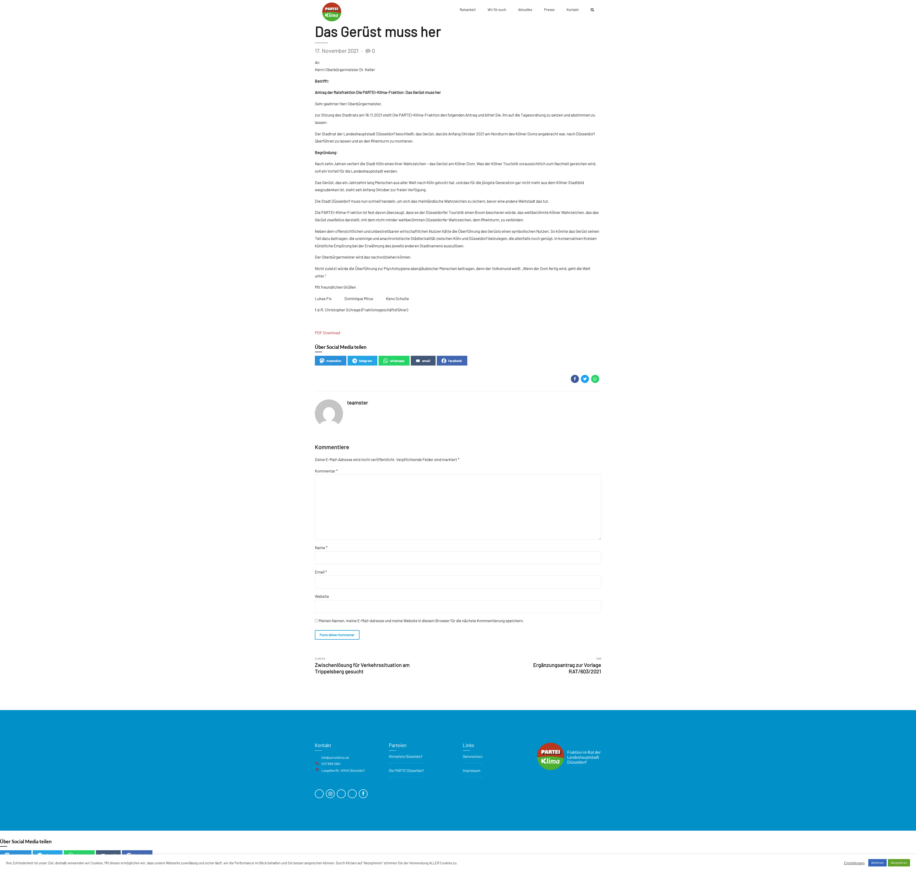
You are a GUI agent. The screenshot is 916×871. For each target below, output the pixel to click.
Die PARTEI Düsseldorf (406, 770)
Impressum (471, 770)
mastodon (333, 361)
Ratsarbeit (468, 9)
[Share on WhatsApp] (595, 379)
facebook (455, 361)
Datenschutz (473, 756)
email (426, 361)
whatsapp (397, 361)
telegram (365, 361)
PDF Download (327, 332)
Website (322, 596)
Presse (549, 9)
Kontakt (573, 9)
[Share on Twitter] (585, 379)
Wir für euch (497, 9)
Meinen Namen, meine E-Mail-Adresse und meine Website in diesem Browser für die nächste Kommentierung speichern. (421, 620)
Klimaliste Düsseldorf (405, 756)
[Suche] (592, 9)
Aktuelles (525, 9)
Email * (321, 571)
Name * (321, 547)
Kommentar (326, 470)
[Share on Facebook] (575, 379)
